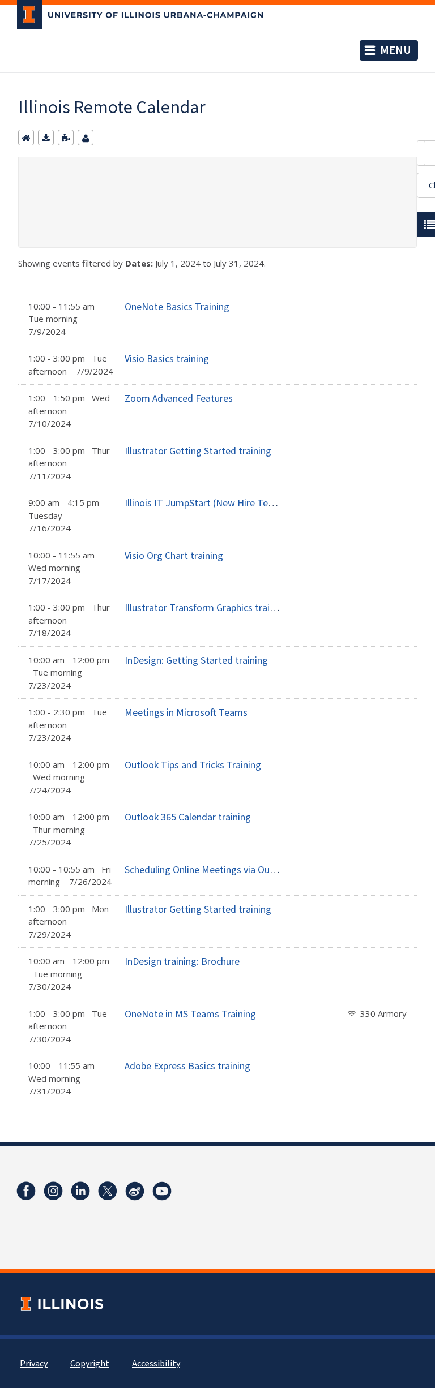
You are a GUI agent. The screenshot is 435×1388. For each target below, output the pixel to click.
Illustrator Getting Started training (198, 451)
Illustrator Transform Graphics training (206, 608)
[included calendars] (66, 137)
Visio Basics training (167, 359)
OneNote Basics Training (177, 307)
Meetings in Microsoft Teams (186, 713)
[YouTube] (162, 1191)
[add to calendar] (46, 137)
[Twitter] (107, 1191)
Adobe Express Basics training (187, 1066)
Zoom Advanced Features (179, 399)
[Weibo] (134, 1191)
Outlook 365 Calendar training (188, 817)
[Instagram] (53, 1191)
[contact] (85, 137)
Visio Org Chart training (174, 556)
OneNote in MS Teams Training (190, 1014)
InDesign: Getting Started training (196, 661)
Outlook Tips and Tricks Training (193, 765)
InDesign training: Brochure (182, 962)
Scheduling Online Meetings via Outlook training (226, 870)
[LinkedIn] (80, 1191)
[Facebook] (26, 1191)
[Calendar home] (26, 137)
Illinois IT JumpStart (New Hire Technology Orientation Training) (261, 503)
